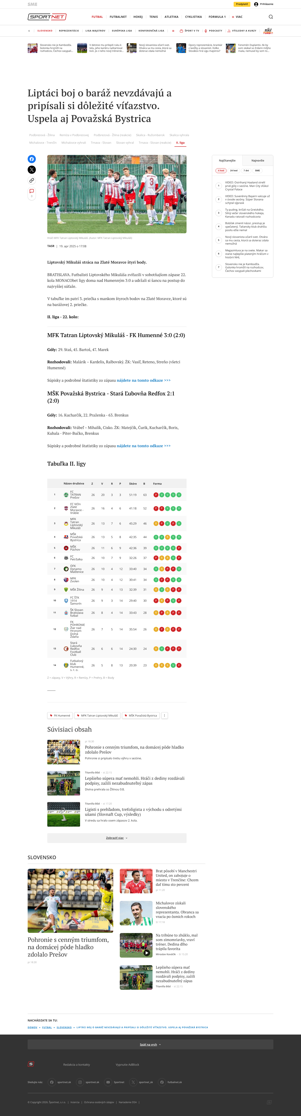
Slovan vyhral (125, 142)
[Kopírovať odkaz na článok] (32, 180)
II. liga (180, 143)
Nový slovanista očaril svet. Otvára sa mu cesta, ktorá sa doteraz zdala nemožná (155, 48)
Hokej (138, 17)
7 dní (246, 170)
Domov (32, 1027)
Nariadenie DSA (128, 1102)
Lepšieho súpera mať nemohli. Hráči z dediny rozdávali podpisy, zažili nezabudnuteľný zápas (175, 974)
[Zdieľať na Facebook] (32, 159)
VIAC (239, 17)
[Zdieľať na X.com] (32, 170)
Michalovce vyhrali (73, 142)
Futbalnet (118, 17)
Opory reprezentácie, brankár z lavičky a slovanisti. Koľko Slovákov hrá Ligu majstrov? (205, 48)
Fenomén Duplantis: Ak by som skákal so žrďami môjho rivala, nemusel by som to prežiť (254, 48)
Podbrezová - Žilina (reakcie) (112, 135)
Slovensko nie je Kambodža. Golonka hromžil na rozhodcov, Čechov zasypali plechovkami (56, 48)
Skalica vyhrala (179, 135)
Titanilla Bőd (92, 772)
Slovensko (64, 1027)
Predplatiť (242, 4)
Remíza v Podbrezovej (74, 135)
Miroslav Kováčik (166, 954)
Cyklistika (193, 17)
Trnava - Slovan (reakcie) (155, 142)
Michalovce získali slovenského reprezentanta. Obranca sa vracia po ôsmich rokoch (177, 910)
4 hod (221, 170)
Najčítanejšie (227, 160)
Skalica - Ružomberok (150, 135)
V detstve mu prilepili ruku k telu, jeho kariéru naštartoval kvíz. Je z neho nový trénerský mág (106, 48)
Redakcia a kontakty (76, 1064)
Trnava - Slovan (101, 142)
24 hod (233, 170)
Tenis (153, 17)
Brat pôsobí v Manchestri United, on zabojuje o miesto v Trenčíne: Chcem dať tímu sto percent (177, 878)
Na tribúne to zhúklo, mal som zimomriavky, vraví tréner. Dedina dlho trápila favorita (177, 942)
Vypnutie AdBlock (127, 1064)
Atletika (171, 17)
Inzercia (74, 1102)
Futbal (97, 17)
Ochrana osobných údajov (99, 1102)
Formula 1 (217, 17)
